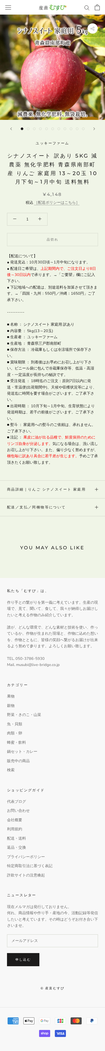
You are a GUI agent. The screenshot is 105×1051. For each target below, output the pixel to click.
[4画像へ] (40, 128)
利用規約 (14, 829)
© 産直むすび (52, 988)
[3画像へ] (34, 128)
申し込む (23, 959)
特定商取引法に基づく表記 (29, 866)
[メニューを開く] (8, 7)
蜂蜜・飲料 (16, 742)
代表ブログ (16, 801)
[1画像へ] (22, 128)
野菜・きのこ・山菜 (24, 714)
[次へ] (94, 128)
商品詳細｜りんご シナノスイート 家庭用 (46, 489)
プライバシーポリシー (26, 857)
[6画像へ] (52, 128)
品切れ (52, 239)
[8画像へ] (65, 128)
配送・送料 (16, 838)
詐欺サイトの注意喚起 (26, 875)
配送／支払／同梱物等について (36, 507)
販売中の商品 (18, 761)
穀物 (11, 705)
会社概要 (14, 820)
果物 (11, 696)
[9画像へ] (71, 128)
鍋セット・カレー (22, 751)
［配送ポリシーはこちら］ (57, 202)
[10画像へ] (77, 128)
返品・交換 (16, 847)
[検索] (87, 7)
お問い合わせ (18, 810)
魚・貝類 (14, 724)
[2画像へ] (28, 128)
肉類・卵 (14, 733)
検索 (11, 770)
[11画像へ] (83, 128)
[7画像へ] (58, 128)
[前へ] (11, 128)
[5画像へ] (46, 128)
